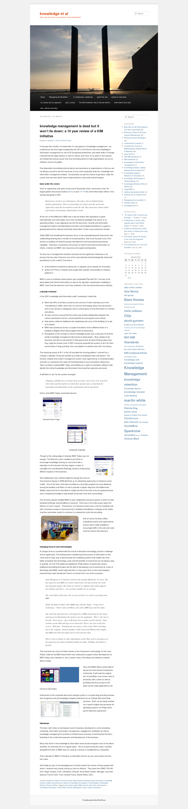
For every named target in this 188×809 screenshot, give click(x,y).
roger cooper (87, 787)
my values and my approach (50, 102)
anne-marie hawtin (71, 785)
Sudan (138, 435)
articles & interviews (118, 97)
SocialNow (131, 426)
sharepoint (97, 787)
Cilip (127, 315)
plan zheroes (131, 421)
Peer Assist (142, 415)
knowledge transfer (134, 391)
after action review (133, 287)
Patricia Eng (130, 408)
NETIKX (126, 405)
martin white (61, 787)
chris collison (133, 311)
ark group (129, 295)
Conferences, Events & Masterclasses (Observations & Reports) (135, 148)
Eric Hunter (139, 324)
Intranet (85, 785)
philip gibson (77, 787)
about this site (102, 97)
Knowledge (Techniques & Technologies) (84, 783)
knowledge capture (133, 363)
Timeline (144, 435)
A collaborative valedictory (83, 97)
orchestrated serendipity (138, 405)
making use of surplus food (135, 194)
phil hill (69, 787)
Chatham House (129, 307)
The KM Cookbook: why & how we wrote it (94, 102)
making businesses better (134, 192)
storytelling (129, 435)
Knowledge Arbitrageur (48, 787)
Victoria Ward (131, 438)
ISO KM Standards (131, 156)
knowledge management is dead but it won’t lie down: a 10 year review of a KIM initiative (71, 131)
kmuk (143, 353)
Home (42, 97)
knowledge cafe (131, 359)
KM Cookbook (129, 159)
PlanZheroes (131, 418)
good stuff (128, 154)
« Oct (129, 278)
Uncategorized (130, 205)
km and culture (130, 349)
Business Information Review (134, 304)
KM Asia (141, 349)
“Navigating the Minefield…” (59, 97)
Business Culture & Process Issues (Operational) (64, 780)
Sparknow (132, 430)
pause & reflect (130, 415)
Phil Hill (82, 191)
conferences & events (132, 143)
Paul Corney (66, 140)
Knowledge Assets (130, 357)
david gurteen (133, 320)
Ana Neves (131, 291)
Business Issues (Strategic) (93, 780)
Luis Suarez (130, 395)
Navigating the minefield (133, 200)
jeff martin (93, 785)
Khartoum (140, 346)
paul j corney (70, 102)
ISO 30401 (133, 333)
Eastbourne (128, 325)
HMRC (126, 333)
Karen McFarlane (129, 346)
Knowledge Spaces (132, 388)
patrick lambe (130, 411)
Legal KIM (128, 189)
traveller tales (129, 202)
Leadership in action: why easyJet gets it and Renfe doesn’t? (134, 223)
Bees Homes (134, 299)
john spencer (102, 785)
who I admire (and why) (49, 108)
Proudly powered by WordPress (94, 800)
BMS (70, 191)
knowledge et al (54, 13)
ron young (143, 422)
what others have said (122, 102)
